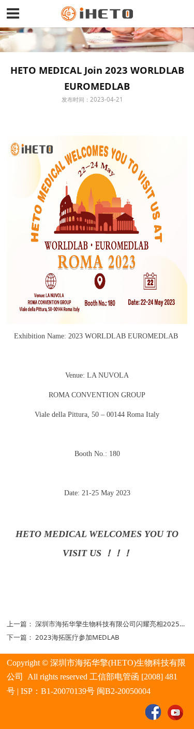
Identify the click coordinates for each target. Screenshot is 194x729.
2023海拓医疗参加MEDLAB (77, 637)
